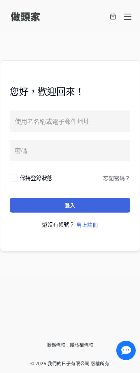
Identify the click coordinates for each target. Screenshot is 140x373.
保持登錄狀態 (36, 177)
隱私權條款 (81, 344)
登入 (70, 205)
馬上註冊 (87, 225)
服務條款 (58, 344)
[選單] (127, 17)
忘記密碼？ (116, 178)
